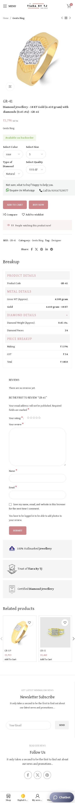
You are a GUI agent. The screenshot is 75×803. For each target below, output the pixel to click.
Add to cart (15, 205)
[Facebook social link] (32, 249)
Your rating (16, 417)
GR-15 (43, 650)
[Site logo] (37, 6)
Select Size (32, 147)
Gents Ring (18, 18)
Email (13, 487)
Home (6, 18)
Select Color (10, 147)
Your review (16, 424)
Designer (56, 240)
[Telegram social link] (51, 249)
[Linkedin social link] (46, 249)
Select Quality (34, 162)
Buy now (38, 205)
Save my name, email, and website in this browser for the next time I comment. (37, 506)
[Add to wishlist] (29, 622)
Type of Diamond (8, 164)
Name (13, 471)
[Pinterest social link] (41, 249)
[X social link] (36, 249)
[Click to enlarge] (10, 87)
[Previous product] (62, 18)
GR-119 (8, 650)
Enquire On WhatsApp (22, 190)
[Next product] (70, 18)
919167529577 (59, 190)
